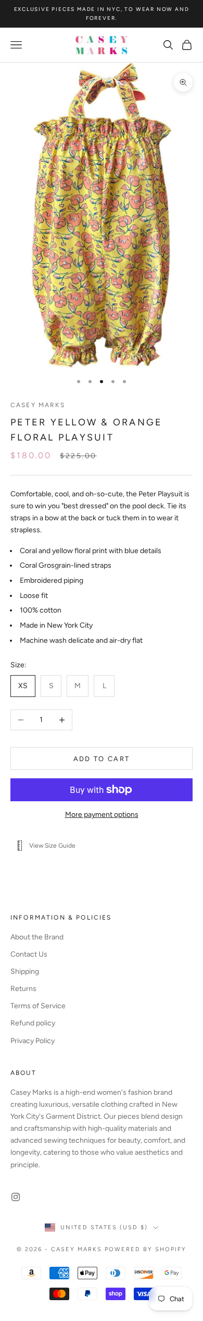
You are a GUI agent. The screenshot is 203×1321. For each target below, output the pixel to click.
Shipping (24, 971)
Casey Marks (37, 405)
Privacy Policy (32, 1040)
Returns (23, 988)
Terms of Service (38, 1005)
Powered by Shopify (145, 1249)
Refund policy (32, 1023)
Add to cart (101, 759)
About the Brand (37, 937)
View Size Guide (52, 845)
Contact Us (28, 954)
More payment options (101, 814)
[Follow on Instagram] (15, 1197)
